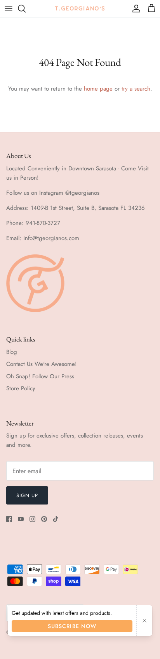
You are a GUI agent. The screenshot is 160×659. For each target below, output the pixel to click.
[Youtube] (21, 519)
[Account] (134, 8)
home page (98, 88)
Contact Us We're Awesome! (41, 364)
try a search (136, 88)
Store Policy (20, 388)
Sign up (27, 495)
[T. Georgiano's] (80, 8)
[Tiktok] (56, 519)
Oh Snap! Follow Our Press (40, 376)
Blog (11, 352)
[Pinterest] (44, 519)
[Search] (25, 8)
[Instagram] (32, 519)
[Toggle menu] (8, 8)
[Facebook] (9, 519)
